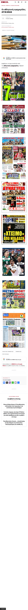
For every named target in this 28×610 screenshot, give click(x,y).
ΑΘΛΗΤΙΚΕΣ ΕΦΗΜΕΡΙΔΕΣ (7, 351)
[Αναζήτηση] (15, 2)
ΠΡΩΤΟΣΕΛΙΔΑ (5, 354)
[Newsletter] (18, 2)
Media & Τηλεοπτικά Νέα (12, 5)
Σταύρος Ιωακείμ (9, 18)
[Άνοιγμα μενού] (25, 2)
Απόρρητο (3, 608)
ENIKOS (5, 2)
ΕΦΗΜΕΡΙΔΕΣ (18, 351)
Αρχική (3, 5)
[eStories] (21, 2)
